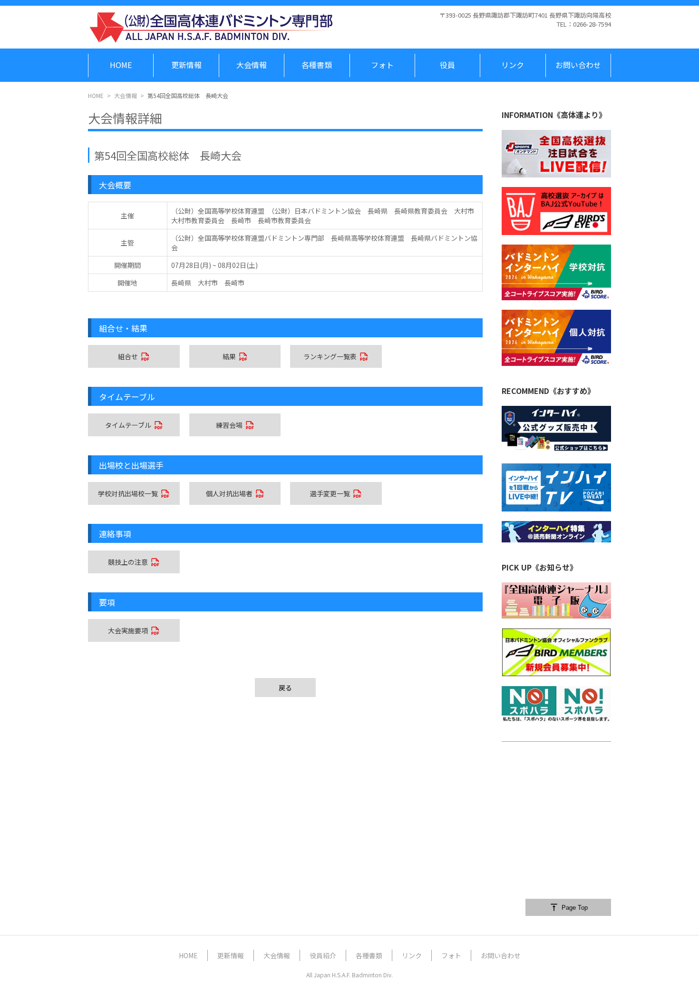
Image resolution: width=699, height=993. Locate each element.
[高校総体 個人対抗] (556, 338)
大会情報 (125, 95)
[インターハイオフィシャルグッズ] (556, 430)
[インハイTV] (556, 487)
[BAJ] (556, 211)
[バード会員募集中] (556, 652)
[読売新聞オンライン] (556, 531)
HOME (96, 95)
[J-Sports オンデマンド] (556, 153)
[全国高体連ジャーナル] (556, 600)
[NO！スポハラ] (556, 704)
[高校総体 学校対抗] (556, 273)
